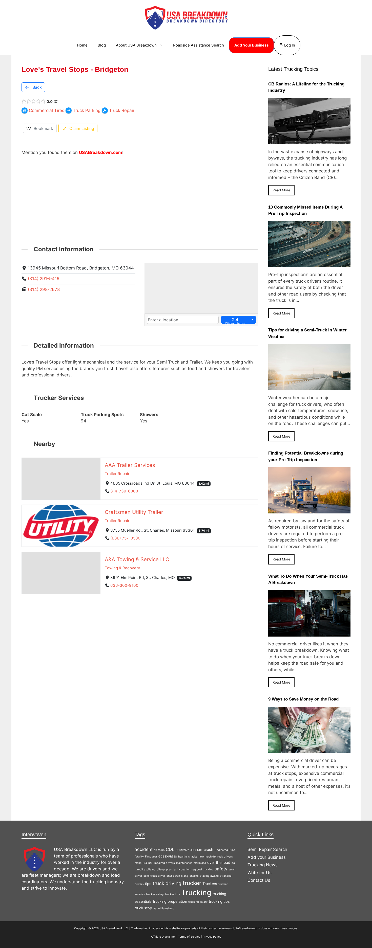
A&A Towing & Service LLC (137, 559)
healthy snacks (187, 856)
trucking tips (219, 901)
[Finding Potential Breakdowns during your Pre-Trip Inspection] (309, 509)
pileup (161, 869)
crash (208, 849)
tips (148, 884)
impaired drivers (164, 863)
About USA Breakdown (136, 45)
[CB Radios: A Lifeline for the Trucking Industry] (309, 140)
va (154, 908)
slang (184, 875)
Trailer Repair (117, 473)
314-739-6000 (124, 490)
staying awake (209, 875)
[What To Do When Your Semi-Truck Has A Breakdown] (309, 633)
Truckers (209, 884)
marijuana (200, 863)
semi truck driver (154, 875)
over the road (218, 862)
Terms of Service (189, 936)
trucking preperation (170, 901)
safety (221, 868)
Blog (102, 45)
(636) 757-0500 (125, 538)
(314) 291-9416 (43, 278)
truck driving (167, 883)
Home (82, 45)
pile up (151, 869)
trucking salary (198, 902)
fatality (139, 856)
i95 (150, 863)
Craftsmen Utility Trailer (134, 512)
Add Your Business (251, 45)
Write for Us (259, 872)
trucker (192, 882)
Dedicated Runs (225, 850)
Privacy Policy (212, 936)
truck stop (143, 908)
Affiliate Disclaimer (163, 936)
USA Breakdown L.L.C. (114, 928)
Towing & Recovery (122, 568)
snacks (194, 875)
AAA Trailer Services (130, 465)
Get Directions (235, 320)
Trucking (196, 892)
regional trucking (202, 869)
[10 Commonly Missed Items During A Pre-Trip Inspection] (309, 263)
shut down (173, 875)
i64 (145, 863)
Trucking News (262, 864)
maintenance (184, 863)
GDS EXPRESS (167, 856)
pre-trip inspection (178, 869)
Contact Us (258, 880)
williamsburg (166, 908)
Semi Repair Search (267, 849)
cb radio (159, 850)
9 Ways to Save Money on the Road (303, 699)
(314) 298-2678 (44, 289)
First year (151, 856)
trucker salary (155, 894)
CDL (170, 849)
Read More (281, 190)
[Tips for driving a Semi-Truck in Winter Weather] (309, 387)
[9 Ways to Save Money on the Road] (309, 749)
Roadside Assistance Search (198, 45)
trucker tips (172, 894)
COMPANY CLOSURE (189, 850)
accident (144, 849)
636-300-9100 (124, 585)
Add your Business (266, 857)
